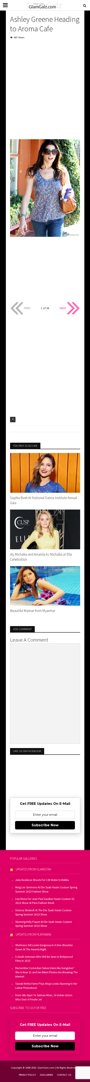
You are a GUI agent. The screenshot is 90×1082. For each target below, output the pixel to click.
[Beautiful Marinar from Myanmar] (45, 585)
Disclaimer (46, 1074)
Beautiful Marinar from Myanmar (32, 610)
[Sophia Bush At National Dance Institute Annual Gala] (45, 472)
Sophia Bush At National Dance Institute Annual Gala (43, 500)
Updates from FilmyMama (33, 934)
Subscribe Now (45, 825)
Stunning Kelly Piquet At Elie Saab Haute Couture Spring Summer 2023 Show (43, 924)
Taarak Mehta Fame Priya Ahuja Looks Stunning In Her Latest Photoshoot (46, 986)
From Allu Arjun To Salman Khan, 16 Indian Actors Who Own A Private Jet (43, 997)
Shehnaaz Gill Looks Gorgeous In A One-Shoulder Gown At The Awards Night (44, 947)
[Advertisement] (45, 90)
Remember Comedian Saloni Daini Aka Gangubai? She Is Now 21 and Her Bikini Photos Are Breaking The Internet (46, 972)
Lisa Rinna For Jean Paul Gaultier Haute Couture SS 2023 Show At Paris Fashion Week (44, 901)
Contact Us (64, 1074)
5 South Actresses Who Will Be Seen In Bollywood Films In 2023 (44, 959)
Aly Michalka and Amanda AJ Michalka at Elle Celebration (41, 557)
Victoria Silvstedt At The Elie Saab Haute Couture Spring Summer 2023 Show (43, 912)
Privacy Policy (27, 1074)
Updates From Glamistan (33, 869)
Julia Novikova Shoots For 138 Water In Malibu (42, 880)
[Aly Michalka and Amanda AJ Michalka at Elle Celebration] (45, 529)
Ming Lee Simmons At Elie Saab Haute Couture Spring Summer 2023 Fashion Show (46, 889)
